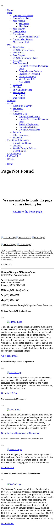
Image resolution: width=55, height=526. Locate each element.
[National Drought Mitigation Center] (24, 237)
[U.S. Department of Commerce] (13, 409)
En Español (12, 156)
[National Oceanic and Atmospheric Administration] (9, 244)
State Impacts (19, 92)
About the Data (20, 113)
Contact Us (18, 111)
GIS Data (17, 84)
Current (10, 10)
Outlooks (17, 145)
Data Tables (18, 52)
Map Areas (24, 23)
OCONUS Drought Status (25, 58)
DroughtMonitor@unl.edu (16, 290)
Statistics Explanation (29, 124)
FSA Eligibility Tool (22, 90)
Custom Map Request (23, 39)
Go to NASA (7, 523)
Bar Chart (17, 60)
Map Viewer (18, 28)
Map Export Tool (21, 42)
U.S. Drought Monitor (11, 2)
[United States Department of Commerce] (38, 237)
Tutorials (17, 132)
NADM (10, 159)
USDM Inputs (19, 151)
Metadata (17, 87)
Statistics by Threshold (29, 74)
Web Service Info (27, 79)
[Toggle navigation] (2, 5)
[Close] (2, 317)
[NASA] (24, 244)
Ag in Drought (14, 153)
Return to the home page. (28, 211)
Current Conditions (22, 143)
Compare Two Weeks (23, 15)
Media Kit (17, 137)
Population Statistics (28, 127)
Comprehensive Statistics (30, 71)
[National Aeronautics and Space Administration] (14, 484)
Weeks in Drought (27, 76)
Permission (18, 108)
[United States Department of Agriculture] (8, 237)
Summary (11, 100)
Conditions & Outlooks (18, 140)
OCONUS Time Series (23, 50)
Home (10, 164)
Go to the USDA (9, 393)
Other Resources (20, 135)
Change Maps (19, 31)
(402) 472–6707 (11, 295)
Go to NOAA (7, 467)
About (22, 95)
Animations (18, 34)
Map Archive (19, 20)
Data (9, 44)
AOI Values (24, 82)
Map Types (24, 26)
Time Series (18, 47)
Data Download (20, 63)
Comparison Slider (21, 18)
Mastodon (48, 305)
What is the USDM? (22, 105)
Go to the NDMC (9, 356)
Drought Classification (29, 116)
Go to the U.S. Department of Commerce (20, 433)
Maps (9, 13)
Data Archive (19, 98)
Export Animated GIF (29, 36)
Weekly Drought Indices (24, 148)
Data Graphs (19, 55)
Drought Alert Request (29, 129)
